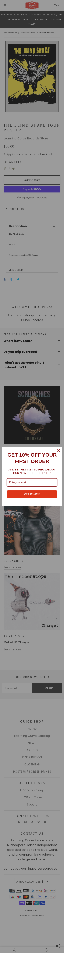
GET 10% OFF (32, 494)
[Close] (58, 450)
